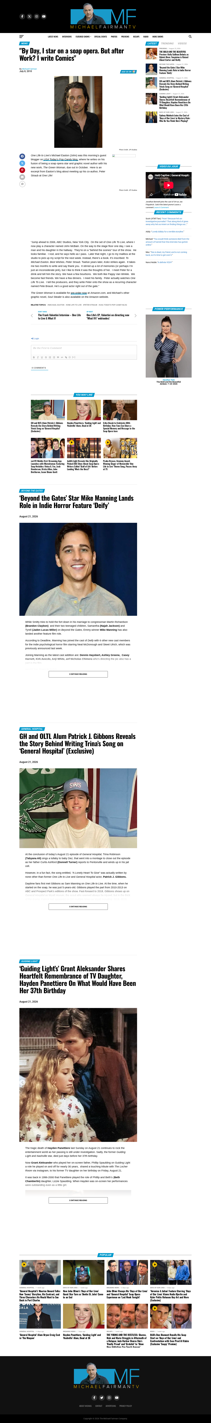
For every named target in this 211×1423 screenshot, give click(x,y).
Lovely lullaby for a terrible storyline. (167, 231)
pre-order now (79, 292)
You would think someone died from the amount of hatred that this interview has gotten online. (167, 242)
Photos (114, 36)
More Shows (157, 36)
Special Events (100, 36)
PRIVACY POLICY (125, 1405)
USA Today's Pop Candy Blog (113, 305)
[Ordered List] (50, 357)
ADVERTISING (111, 1405)
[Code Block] (62, 357)
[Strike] (46, 357)
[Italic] (38, 357)
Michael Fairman (29, 69)
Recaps (136, 36)
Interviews (67, 36)
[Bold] (34, 357)
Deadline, (45, 640)
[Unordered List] (54, 357)
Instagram (42, 1170)
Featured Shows (83, 36)
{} (70, 357)
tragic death (37, 1148)
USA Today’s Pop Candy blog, (60, 159)
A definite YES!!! (165, 262)
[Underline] (42, 357)
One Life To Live (74, 305)
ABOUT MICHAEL (85, 1405)
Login (36, 338)
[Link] (66, 357)
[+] (73, 357)
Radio (145, 36)
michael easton (56, 305)
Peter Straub (90, 305)
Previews (125, 36)
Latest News (53, 36)
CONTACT (98, 1405)
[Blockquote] (58, 357)
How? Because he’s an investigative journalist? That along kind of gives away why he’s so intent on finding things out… (167, 221)
